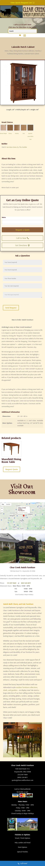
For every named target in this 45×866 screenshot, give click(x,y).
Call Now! (23, 863)
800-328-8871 (26, 583)
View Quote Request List (21, 2)
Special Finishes (22, 852)
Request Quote (11, 469)
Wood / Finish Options (22, 838)
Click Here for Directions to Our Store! (22, 27)
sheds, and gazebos (10, 690)
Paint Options (22, 847)
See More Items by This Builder (16, 147)
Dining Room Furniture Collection (24, 51)
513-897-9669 (11, 583)
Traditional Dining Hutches (15, 54)
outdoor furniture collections (26, 687)
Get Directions (21, 245)
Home (6, 51)
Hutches (37, 51)
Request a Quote (23, 229)
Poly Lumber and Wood (22, 842)
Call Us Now (21, 238)
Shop (11, 51)
